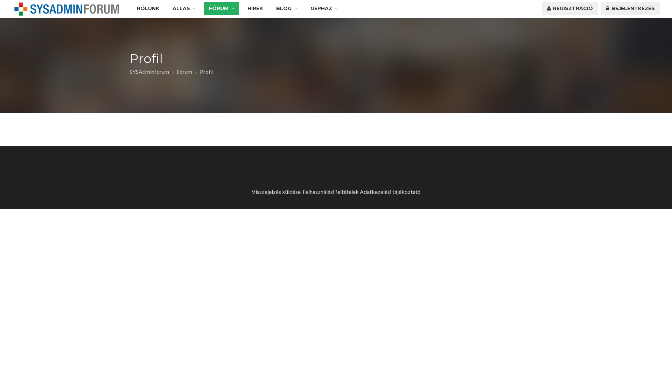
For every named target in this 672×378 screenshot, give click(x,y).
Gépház (321, 8)
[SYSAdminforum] (67, 9)
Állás (181, 8)
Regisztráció (572, 8)
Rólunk (148, 8)
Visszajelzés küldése (276, 191)
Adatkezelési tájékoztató (390, 191)
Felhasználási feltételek (331, 191)
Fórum (219, 8)
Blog (284, 8)
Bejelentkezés (632, 8)
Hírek (255, 8)
